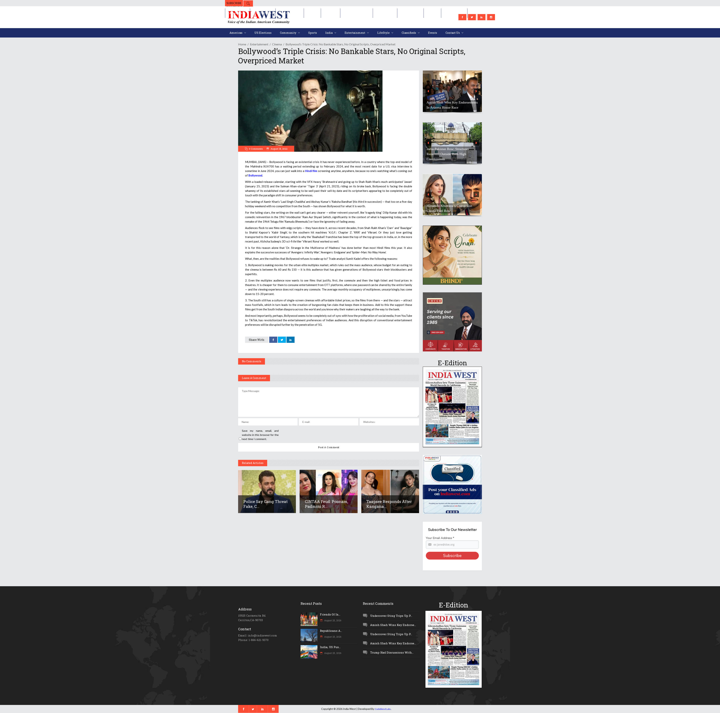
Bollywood (255, 175)
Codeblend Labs (383, 709)
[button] (452, 91)
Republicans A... (331, 631)
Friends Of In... (330, 614)
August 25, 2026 (332, 620)
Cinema (277, 44)
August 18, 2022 (278, 148)
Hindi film (311, 171)
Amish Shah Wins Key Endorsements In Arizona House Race (452, 105)
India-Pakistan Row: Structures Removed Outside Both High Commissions (448, 154)
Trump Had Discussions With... (391, 652)
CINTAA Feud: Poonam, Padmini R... (326, 504)
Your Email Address (440, 538)
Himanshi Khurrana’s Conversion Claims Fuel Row (449, 208)
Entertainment (259, 44)
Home (242, 44)
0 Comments (256, 148)
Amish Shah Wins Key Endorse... (393, 625)
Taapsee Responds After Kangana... (389, 504)
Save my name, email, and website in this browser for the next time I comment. (260, 435)
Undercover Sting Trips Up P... (391, 616)
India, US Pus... (330, 647)
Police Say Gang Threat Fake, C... (265, 504)
